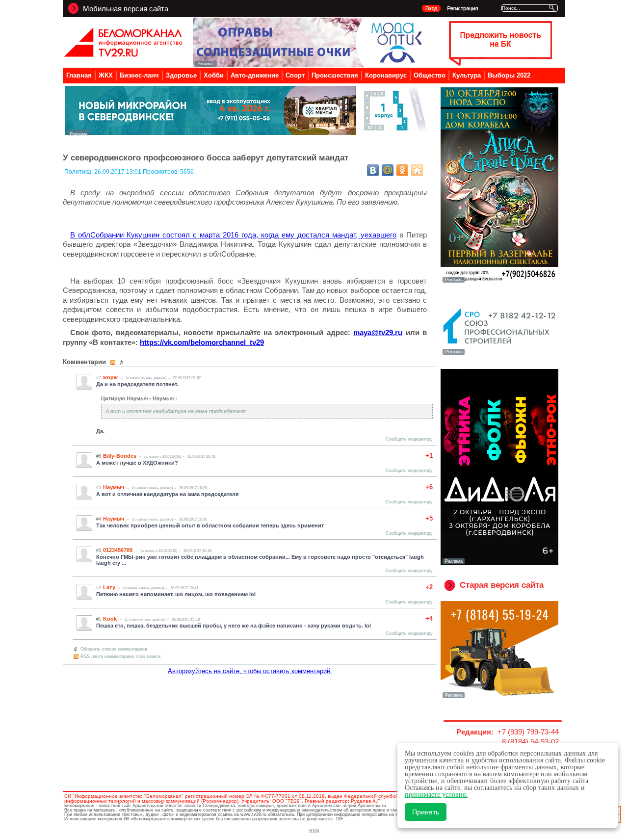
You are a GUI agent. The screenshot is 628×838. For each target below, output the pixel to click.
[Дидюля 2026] (499, 563)
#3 (98, 550)
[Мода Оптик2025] (310, 64)
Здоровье (181, 75)
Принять (425, 812)
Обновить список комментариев (113, 649)
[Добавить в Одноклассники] (402, 170)
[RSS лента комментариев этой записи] (113, 362)
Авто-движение (255, 75)
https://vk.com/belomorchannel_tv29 (202, 342)
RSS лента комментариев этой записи (120, 656)
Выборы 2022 (509, 75)
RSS (314, 830)
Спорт (295, 75)
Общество (429, 75)
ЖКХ (106, 75)
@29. (377, 332)
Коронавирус (386, 75)
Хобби (214, 75)
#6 (98, 456)
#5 (98, 487)
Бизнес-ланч (139, 75)
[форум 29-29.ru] (499, 354)
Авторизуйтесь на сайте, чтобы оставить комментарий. (250, 671)
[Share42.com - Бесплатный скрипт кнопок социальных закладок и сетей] (417, 170)
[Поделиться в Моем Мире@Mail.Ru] (387, 170)
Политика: (79, 171)
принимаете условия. (436, 794)
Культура (466, 75)
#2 (98, 587)
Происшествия (335, 75)
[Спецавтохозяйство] (499, 697)
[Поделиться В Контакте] (373, 170)
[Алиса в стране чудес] (499, 282)
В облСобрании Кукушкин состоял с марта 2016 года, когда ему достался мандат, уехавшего (233, 235)
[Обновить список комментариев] (122, 362)
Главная (79, 75)
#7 (98, 377)
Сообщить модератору (409, 439)
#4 (98, 519)
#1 (98, 619)
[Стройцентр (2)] (246, 132)
